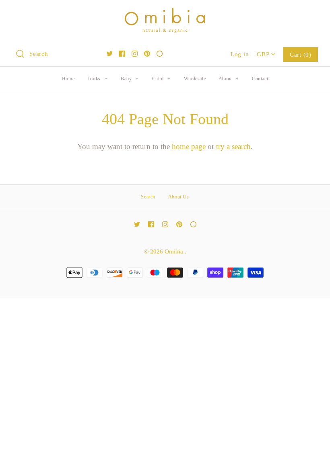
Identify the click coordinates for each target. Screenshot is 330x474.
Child (161, 79)
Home (68, 79)
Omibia (175, 251)
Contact (260, 79)
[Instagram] (135, 54)
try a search (233, 146)
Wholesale (195, 79)
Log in (240, 54)
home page (189, 146)
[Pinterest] (147, 54)
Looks (97, 79)
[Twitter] (110, 54)
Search (148, 197)
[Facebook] (122, 54)
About (229, 79)
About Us (178, 197)
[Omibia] (165, 14)
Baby (130, 79)
